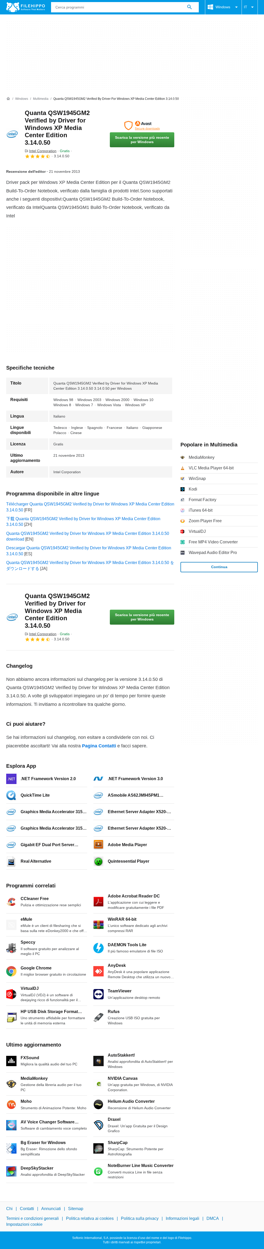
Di (40, 151)
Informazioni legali (182, 1219)
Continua (219, 567)
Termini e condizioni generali (32, 1219)
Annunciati (51, 1208)
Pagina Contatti (99, 745)
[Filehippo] (25, 7)
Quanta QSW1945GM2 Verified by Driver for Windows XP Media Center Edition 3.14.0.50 (57, 127)
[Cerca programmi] (189, 7)
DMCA (213, 1219)
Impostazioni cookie (24, 1224)
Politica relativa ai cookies (90, 1219)
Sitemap (75, 1208)
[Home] (8, 98)
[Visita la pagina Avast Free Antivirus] (142, 125)
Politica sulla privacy (140, 1219)
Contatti (27, 1208)
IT (245, 7)
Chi (9, 1208)
